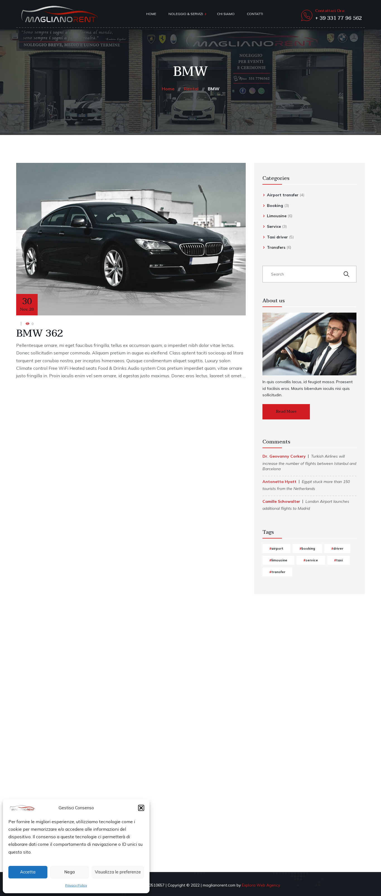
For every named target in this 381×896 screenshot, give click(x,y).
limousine (279, 560)
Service (274, 226)
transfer (278, 572)
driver (338, 548)
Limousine (276, 215)
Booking (275, 205)
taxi (339, 560)
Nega (69, 872)
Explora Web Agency (261, 885)
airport (277, 548)
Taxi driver (277, 237)
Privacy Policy (76, 885)
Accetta (27, 872)
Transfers (276, 247)
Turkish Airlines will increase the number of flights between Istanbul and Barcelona (309, 462)
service (311, 560)
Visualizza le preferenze (118, 872)
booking (308, 548)
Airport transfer (282, 194)
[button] (141, 808)
